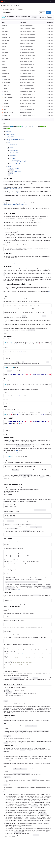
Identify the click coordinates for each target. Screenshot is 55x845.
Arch (11, 145)
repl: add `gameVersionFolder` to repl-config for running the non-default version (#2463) (27, 55)
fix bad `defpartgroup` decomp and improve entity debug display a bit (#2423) (27, 28)
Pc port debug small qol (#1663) (27, 58)
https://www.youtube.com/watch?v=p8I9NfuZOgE (15, 204)
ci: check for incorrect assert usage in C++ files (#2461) (27, 67)
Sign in (51, 1)
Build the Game (13, 157)
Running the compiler (15, 168)
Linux (9, 142)
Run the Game (13, 158)
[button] (34, 17)
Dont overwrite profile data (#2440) (27, 88)
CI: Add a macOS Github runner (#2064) (27, 97)
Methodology (11, 137)
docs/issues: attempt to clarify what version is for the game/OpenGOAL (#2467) (27, 25)
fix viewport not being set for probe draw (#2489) (17, 16)
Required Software (14, 150)
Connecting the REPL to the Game (19, 160)
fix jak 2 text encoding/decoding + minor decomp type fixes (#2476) (27, 70)
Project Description (10, 134)
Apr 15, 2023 (16, 17)
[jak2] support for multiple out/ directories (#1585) (27, 64)
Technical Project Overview (12, 165)
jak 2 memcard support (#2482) (27, 52)
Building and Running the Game (15, 153)
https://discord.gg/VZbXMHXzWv (14, 188)
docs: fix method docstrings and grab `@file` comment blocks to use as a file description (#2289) (27, 31)
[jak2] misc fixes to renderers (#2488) (27, 34)
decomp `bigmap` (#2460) (26, 106)
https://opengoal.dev (20, 192)
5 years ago (50, 112)
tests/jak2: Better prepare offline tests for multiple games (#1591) (27, 85)
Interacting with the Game (15, 163)
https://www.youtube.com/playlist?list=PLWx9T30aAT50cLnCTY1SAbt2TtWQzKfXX (31, 263)
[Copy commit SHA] (46, 17)
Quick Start (10, 132)
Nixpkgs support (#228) (25, 112)
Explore (6, 1)
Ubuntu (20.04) (13, 144)
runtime (11, 174)
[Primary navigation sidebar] (2, 5)
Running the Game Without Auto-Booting (21, 161)
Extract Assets (13, 155)
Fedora (11, 147)
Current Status (11, 136)
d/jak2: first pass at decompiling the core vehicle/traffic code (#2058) (27, 76)
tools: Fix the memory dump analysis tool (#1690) (27, 100)
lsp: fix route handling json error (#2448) (27, 61)
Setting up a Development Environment (15, 139)
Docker (9, 140)
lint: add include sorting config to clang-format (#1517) (27, 79)
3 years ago (50, 25)
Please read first (9, 131)
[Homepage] (2, 2)
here (10, 441)
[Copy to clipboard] (50, 305)
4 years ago (50, 43)
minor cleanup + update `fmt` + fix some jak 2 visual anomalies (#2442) (27, 73)
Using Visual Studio (14, 152)
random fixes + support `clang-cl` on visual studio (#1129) (27, 82)
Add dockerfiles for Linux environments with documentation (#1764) (27, 43)
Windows (10, 148)
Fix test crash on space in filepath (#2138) (27, 109)
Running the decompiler (15, 171)
